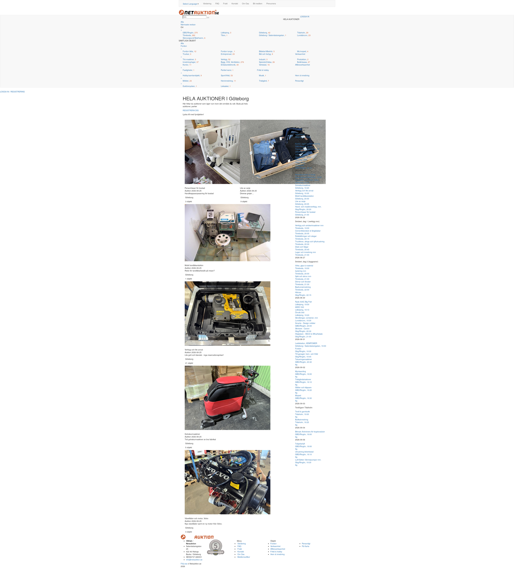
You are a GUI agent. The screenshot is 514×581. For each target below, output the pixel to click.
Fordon (273, 543)
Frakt (225, 3)
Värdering (207, 3)
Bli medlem (257, 3)
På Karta (305, 546)
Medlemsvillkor (243, 557)
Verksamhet (275, 546)
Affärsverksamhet (277, 549)
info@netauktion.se (194, 559)
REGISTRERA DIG (191, 110)
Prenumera (271, 3)
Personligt (306, 543)
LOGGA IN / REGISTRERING (12, 91)
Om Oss (245, 3)
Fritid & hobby (276, 551)
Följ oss (184, 563)
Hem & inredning (277, 554)
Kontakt (235, 3)
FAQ (217, 3)
